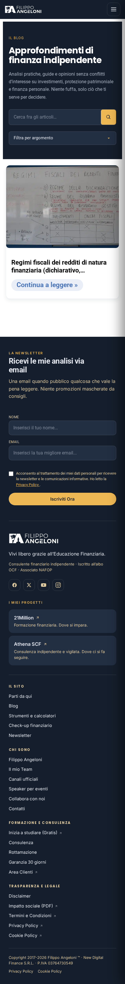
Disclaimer (20, 896)
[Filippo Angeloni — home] (24, 9)
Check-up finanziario (30, 725)
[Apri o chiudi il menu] (113, 9)
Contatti (17, 808)
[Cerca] (108, 117)
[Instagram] (58, 585)
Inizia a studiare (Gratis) (33, 832)
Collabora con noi (27, 798)
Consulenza (21, 842)
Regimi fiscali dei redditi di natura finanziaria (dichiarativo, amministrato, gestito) (59, 267)
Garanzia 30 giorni (27, 862)
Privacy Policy (28, 485)
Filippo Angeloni (25, 759)
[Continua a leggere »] (62, 206)
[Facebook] (14, 585)
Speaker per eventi (28, 789)
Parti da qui (20, 696)
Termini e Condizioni (30, 915)
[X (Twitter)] (29, 585)
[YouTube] (43, 585)
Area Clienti (21, 872)
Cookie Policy (23, 935)
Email (14, 442)
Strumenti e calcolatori (32, 716)
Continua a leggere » (47, 285)
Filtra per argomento (33, 137)
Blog (13, 706)
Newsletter (20, 735)
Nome (14, 417)
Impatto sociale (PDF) (31, 906)
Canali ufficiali (23, 779)
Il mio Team (20, 769)
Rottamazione (23, 852)
